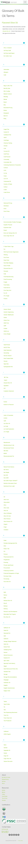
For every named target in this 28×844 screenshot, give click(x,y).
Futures (5, 298)
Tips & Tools (4, 798)
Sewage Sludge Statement (10, 641)
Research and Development (10, 611)
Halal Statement (7, 350)
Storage (5, 674)
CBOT (5, 137)
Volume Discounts (8, 761)
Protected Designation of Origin (11, 573)
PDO (5, 546)
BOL (5, 105)
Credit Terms (7, 192)
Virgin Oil (6, 755)
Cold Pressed (7, 156)
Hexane (5, 361)
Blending (6, 96)
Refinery (6, 608)
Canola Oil (6, 132)
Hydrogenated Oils (8, 366)
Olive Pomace (7, 518)
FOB (5, 274)
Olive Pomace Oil (8, 521)
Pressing (6, 562)
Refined (5, 606)
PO (4, 551)
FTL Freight (6, 295)
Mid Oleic (6, 450)
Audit (5, 75)
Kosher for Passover (9, 404)
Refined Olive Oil (8, 600)
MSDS (5, 453)
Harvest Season (7, 355)
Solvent (5, 652)
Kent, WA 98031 (5, 832)
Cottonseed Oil (7, 181)
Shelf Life (6, 644)
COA (5, 148)
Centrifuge (6, 140)
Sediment (6, 638)
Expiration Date (7, 227)
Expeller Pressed (8, 224)
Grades (5, 328)
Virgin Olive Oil (7, 758)
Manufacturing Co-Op (9, 445)
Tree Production (7, 720)
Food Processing (8, 279)
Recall (5, 603)
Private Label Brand (8, 565)
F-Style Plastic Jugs (8, 246)
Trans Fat (6, 715)
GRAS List (6, 331)
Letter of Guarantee (8, 415)
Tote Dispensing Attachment (10, 712)
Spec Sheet (6, 660)
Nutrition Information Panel (10, 483)
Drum (5, 208)
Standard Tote (7, 671)
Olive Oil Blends (8, 513)
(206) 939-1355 (5, 829)
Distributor (6, 205)
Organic (5, 524)
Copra (5, 176)
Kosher (5, 401)
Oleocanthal (6, 502)
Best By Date (7, 88)
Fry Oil (5, 293)
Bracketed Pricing (8, 107)
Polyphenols (7, 559)
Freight (5, 282)
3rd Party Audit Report (9, 53)
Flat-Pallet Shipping (8, 263)
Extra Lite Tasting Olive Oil (10, 233)
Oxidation (6, 529)
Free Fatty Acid (7, 290)
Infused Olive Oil (8, 383)
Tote (5, 709)
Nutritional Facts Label (9, 486)
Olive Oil (6, 510)
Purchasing (6, 578)
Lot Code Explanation (9, 429)
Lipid (5, 420)
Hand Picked (7, 344)
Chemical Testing (8, 143)
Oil (4, 496)
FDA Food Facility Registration (11, 252)
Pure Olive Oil (7, 581)
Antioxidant (6, 69)
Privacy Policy (20, 840)
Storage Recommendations (10, 677)
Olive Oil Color (7, 516)
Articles (3, 790)
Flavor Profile (7, 265)
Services (3, 781)
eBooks (3, 792)
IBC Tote (6, 377)
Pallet (5, 540)
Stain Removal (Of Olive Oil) (11, 668)
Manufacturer (7, 442)
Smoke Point (7, 647)
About (3, 783)
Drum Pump (6, 211)
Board (5, 102)
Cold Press (6, 154)
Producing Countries (9, 570)
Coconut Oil (6, 151)
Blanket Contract (8, 94)
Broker (5, 110)
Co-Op (5, 173)
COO (5, 170)
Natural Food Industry (9, 467)
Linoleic (5, 418)
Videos (3, 794)
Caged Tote (6, 129)
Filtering (6, 254)
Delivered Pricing (8, 203)
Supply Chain (7, 690)
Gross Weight (7, 334)
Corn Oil (6, 178)
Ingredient (6, 385)
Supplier (6, 685)
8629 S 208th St (5, 831)
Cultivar (5, 187)
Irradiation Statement (9, 391)
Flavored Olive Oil (8, 268)
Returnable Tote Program (10, 614)
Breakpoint (6, 113)
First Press (6, 257)
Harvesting (6, 353)
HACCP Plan (7, 347)
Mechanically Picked (9, 448)
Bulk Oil (5, 115)
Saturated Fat (7, 633)
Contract (6, 167)
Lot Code (6, 426)
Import (5, 380)
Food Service (7, 287)
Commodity (6, 159)
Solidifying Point (7, 649)
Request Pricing (5, 779)
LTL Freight (6, 431)
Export (5, 230)
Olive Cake (6, 507)
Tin (4, 707)
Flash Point (6, 260)
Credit (5, 189)
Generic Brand (7, 309)
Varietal (5, 747)
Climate (5, 145)
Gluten (5, 317)
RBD (5, 597)
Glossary (4, 800)
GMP (5, 325)
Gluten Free (6, 320)
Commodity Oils (7, 162)
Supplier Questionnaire (9, 688)
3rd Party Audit (7, 50)
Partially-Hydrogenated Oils (10, 543)
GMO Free (6, 323)
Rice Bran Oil (7, 617)
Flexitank (6, 271)
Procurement (7, 567)
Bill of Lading (7, 91)
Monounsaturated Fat (9, 456)
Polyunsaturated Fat (8, 557)
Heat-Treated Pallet (8, 358)
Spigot (5, 666)
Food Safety (7, 285)
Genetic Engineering (8, 312)
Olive (5, 505)
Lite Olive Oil (7, 423)
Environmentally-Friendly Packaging (12, 222)
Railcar (5, 595)
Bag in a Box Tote (8, 85)
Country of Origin (8, 184)
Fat (4, 249)
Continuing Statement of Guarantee (12, 165)
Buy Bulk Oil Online (6, 777)
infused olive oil (6, 31)
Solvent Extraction (8, 655)
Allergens (6, 72)
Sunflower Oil (7, 682)
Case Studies (4, 796)
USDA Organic (7, 734)
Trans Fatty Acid (8, 718)
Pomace (6, 554)
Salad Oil (6, 630)
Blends (5, 99)
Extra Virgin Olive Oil (9, 235)
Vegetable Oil (7, 750)
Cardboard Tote (7, 134)
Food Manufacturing (8, 276)
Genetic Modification (9, 314)
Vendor (5, 753)
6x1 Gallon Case (8, 56)
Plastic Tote (6, 548)
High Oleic (6, 364)
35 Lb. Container (8, 47)
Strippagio (6, 679)
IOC (5, 388)
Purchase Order (7, 576)
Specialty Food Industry (9, 663)
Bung (5, 118)
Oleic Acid (6, 499)
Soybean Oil (7, 657)
